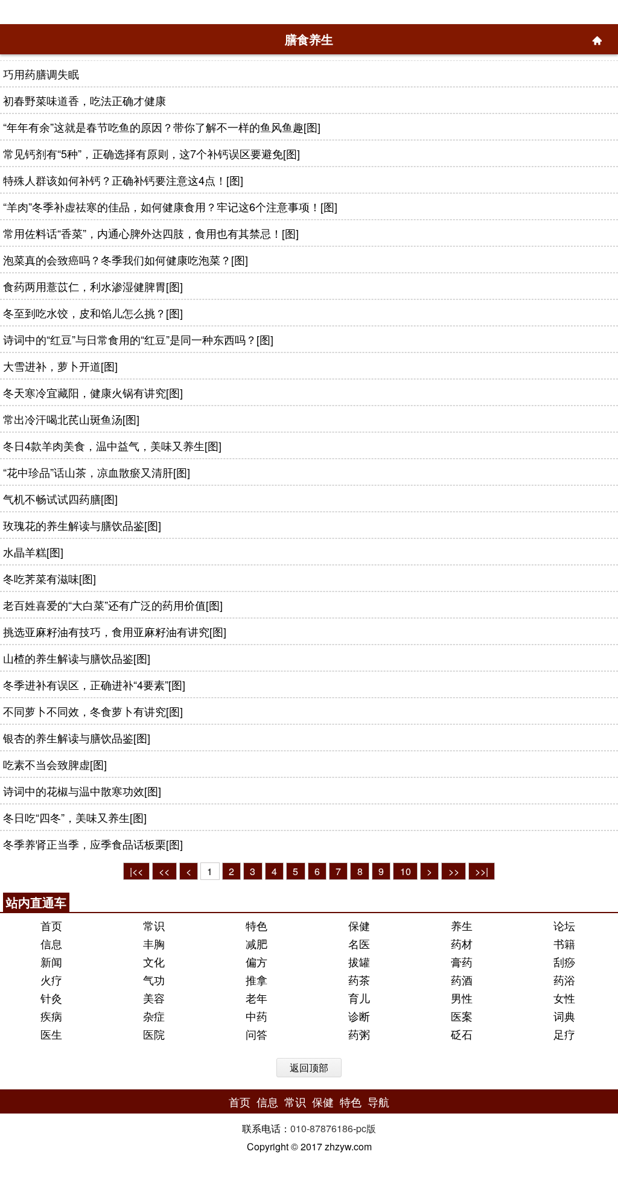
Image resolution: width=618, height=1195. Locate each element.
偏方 (256, 961)
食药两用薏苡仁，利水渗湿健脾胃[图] (93, 286)
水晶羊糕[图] (33, 551)
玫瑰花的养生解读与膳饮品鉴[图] (82, 525)
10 (405, 871)
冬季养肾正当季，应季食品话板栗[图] (93, 844)
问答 (256, 1034)
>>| (481, 871)
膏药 (462, 961)
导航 (378, 1101)
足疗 (564, 1034)
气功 (154, 979)
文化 (154, 961)
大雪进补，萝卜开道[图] (60, 366)
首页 (51, 925)
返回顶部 (309, 1067)
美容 (154, 997)
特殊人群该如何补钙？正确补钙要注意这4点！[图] (123, 180)
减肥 (256, 943)
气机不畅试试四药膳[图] (60, 498)
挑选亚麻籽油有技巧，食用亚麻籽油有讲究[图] (114, 631)
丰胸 (154, 943)
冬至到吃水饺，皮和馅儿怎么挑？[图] (93, 312)
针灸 (51, 997)
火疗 (51, 979)
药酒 (462, 979)
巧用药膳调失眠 (41, 73)
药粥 (359, 1034)
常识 (154, 925)
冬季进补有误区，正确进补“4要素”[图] (94, 684)
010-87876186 (321, 1128)
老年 (256, 997)
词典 (564, 1016)
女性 (564, 997)
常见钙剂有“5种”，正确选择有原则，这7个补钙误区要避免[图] (151, 153)
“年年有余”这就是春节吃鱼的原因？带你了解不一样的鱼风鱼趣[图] (161, 127)
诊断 (359, 1016)
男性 (462, 997)
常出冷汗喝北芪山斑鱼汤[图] (71, 419)
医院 (154, 1034)
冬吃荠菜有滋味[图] (49, 578)
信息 (51, 943)
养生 (462, 925)
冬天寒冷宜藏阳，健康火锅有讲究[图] (93, 392)
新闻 (51, 961)
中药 (256, 1016)
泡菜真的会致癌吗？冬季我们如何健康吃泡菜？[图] (125, 259)
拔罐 (359, 961)
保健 (359, 925)
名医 (359, 943)
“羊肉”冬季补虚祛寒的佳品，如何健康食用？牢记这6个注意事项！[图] (170, 206)
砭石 (462, 1034)
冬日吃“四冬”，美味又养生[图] (75, 817)
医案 (462, 1016)
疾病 (51, 1016)
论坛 (564, 925)
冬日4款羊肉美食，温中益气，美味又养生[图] (112, 445)
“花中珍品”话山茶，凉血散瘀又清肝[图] (96, 472)
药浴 (564, 979)
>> (453, 871)
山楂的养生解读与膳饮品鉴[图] (76, 658)
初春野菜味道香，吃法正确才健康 (84, 100)
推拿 (256, 979)
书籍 (564, 943)
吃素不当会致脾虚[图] (55, 764)
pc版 (366, 1128)
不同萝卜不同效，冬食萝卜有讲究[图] (93, 711)
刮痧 (564, 961)
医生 (51, 1034)
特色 (256, 925)
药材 (462, 943)
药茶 (359, 979)
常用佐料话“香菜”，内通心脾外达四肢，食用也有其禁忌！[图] (151, 233)
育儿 (359, 997)
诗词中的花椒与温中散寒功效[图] (82, 790)
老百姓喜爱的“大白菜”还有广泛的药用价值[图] (113, 605)
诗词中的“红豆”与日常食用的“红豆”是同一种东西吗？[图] (138, 339)
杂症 (154, 1016)
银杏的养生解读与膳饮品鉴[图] (76, 737)
